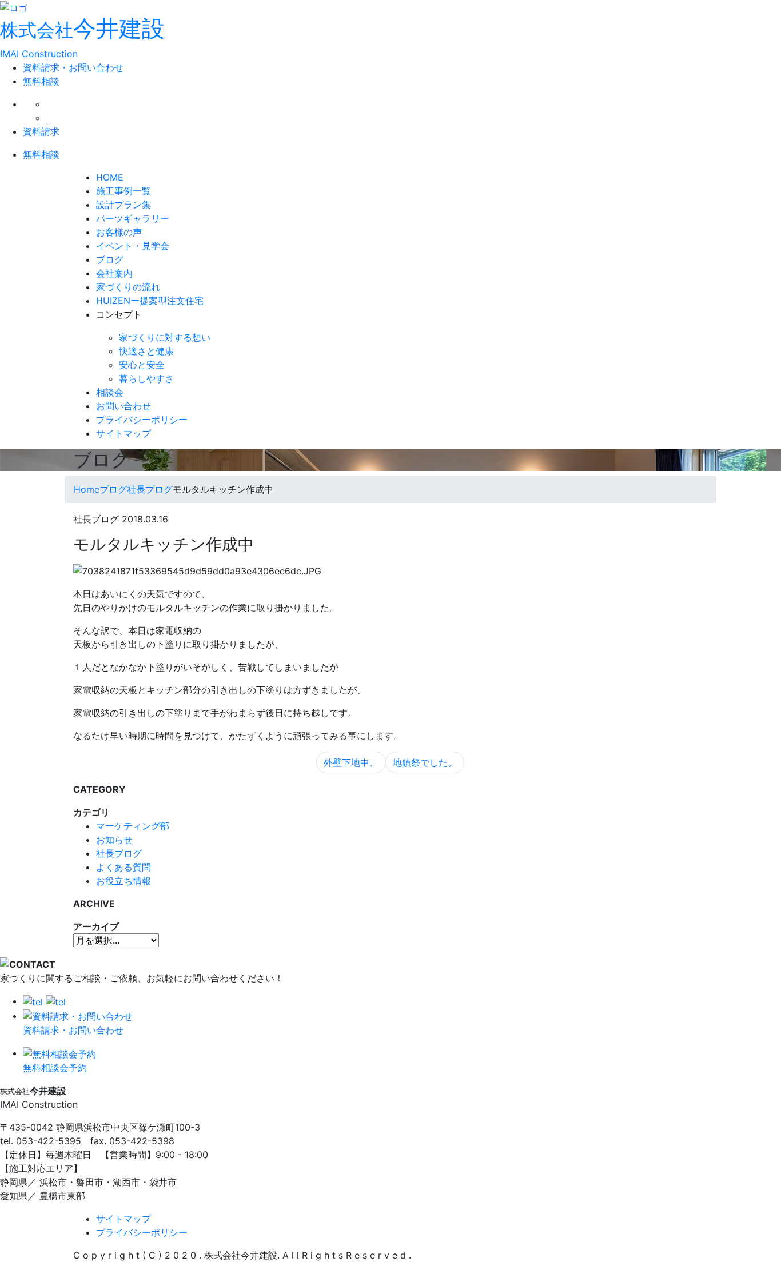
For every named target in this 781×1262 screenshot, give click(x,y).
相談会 (109, 392)
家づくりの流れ (128, 287)
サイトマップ (123, 433)
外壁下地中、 (351, 762)
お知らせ (114, 839)
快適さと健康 (146, 351)
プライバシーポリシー (142, 419)
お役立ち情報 (123, 880)
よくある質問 (123, 867)
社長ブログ (119, 853)
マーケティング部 (132, 826)
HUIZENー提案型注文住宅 (150, 300)
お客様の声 (119, 232)
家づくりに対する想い (164, 337)
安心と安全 (142, 364)
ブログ (109, 259)
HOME (109, 177)
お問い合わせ (123, 406)
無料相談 (41, 81)
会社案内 (114, 273)
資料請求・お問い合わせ (73, 67)
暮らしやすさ (146, 378)
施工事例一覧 (123, 191)
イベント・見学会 (132, 245)
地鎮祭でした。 (425, 762)
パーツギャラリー (132, 218)
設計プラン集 (123, 204)
